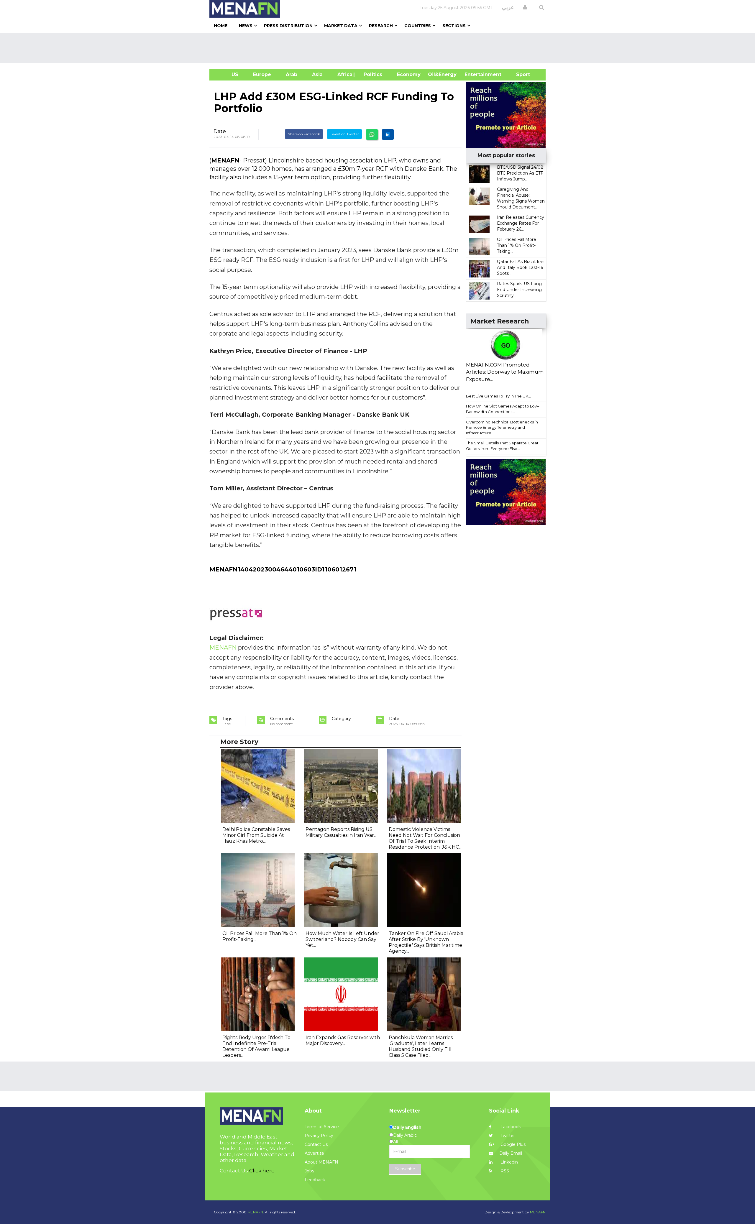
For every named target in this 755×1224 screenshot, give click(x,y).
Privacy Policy (319, 1135)
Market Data (340, 25)
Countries (417, 25)
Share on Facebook (304, 134)
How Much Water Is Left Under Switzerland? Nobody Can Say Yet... (342, 939)
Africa (344, 74)
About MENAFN (321, 1162)
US (227, 74)
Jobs (309, 1171)
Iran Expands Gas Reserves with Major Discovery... (343, 1040)
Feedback (315, 1179)
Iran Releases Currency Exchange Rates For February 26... (520, 223)
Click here (262, 1171)
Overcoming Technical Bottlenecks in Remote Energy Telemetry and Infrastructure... (502, 427)
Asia (317, 74)
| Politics (371, 74)
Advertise (314, 1153)
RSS (504, 1171)
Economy (409, 74)
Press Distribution (288, 25)
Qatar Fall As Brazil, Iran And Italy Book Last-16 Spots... (520, 267)
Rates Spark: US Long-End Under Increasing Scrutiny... (520, 289)
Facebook (510, 1126)
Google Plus (512, 1144)
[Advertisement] (380, 48)
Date (220, 131)
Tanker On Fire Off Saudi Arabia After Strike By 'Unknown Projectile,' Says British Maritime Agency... (426, 942)
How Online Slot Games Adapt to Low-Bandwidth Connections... (502, 409)
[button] (525, 7)
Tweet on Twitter (344, 134)
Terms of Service (322, 1126)
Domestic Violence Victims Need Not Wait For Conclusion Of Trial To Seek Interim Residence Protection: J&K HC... (425, 838)
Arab (291, 74)
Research (381, 25)
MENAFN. (255, 1212)
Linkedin (508, 1162)
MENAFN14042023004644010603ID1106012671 (282, 569)
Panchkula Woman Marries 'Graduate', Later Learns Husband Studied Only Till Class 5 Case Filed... (421, 1046)
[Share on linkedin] (388, 134)
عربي (508, 7)
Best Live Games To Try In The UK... (498, 396)
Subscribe (405, 1169)
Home (220, 25)
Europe (262, 74)
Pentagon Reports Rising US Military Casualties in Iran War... (341, 832)
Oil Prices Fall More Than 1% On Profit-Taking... (516, 245)
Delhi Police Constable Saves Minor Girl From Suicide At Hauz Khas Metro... (256, 835)
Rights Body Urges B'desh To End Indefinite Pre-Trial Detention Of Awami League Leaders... (256, 1046)
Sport (519, 74)
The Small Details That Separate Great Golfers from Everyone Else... (502, 446)
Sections (454, 25)
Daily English (407, 1127)
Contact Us (316, 1144)
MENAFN (225, 160)
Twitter (507, 1135)
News (245, 25)
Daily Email (510, 1153)
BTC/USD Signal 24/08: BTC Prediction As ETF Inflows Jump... (520, 173)
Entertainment (474, 74)
